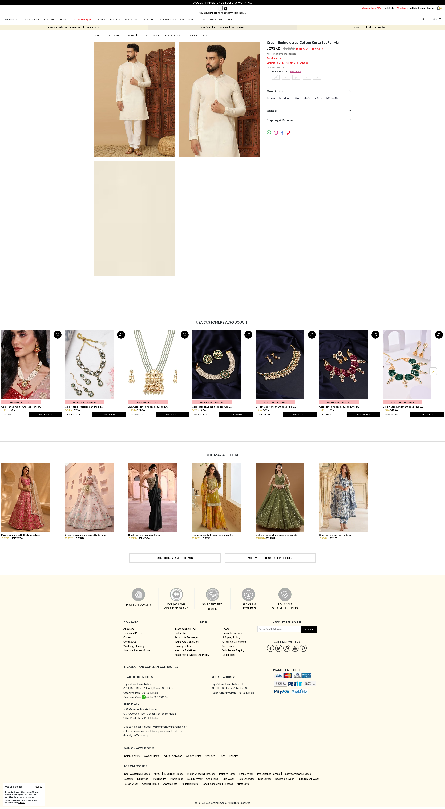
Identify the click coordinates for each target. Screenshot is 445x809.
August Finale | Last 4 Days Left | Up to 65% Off (74, 27)
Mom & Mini (216, 19)
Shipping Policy (231, 637)
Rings (222, 755)
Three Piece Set (167, 19)
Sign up (430, 8)
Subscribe (309, 629)
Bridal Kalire (159, 778)
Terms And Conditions (187, 641)
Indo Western (187, 19)
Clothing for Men (111, 35)
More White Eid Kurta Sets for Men (270, 558)
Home (96, 35)
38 (275, 77)
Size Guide (295, 71)
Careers (128, 637)
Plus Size (115, 19)
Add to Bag (45, 415)
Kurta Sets (243, 783)
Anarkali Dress (150, 783)
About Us (128, 628)
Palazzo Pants (227, 773)
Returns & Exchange (186, 637)
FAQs (225, 628)
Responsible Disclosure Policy (191, 654)
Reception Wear (284, 778)
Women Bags (151, 755)
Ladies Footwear (172, 755)
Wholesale (402, 8)
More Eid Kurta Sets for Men (175, 558)
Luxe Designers (83, 19)
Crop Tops (212, 778)
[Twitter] (278, 648)
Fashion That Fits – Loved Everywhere (222, 27)
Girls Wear (228, 778)
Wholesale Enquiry (233, 650)
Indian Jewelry (131, 755)
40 (286, 77)
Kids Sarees (265, 778)
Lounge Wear (195, 778)
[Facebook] (270, 648)
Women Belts (193, 755)
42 (296, 77)
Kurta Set (49, 19)
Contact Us (129, 641)
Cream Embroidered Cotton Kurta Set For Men (185, 35)
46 (317, 77)
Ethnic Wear (246, 773)
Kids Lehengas (246, 778)
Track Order (389, 8)
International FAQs (185, 628)
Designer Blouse (174, 773)
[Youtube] (295, 648)
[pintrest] (303, 648)
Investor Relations (185, 650)
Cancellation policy (233, 632)
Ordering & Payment (234, 641)
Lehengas (64, 19)
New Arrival (129, 35)
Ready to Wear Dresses (297, 773)
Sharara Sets (131, 19)
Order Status (181, 632)
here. (22, 802)
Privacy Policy (182, 646)
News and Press (132, 632)
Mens (203, 19)
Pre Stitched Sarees (268, 773)
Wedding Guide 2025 (371, 8)
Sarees (101, 19)
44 (307, 77)
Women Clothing (30, 19)
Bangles (233, 755)
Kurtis (157, 773)
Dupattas (142, 778)
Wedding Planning (134, 646)
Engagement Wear (308, 778)
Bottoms (128, 778)
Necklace (210, 755)
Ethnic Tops (176, 778)
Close (38, 787)
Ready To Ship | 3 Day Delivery (371, 27)
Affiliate (413, 8)
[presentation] (12, 371)
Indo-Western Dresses (136, 773)
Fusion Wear (130, 783)
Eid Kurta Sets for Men (149, 35)
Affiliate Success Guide (136, 650)
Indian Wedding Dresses (201, 773)
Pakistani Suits (189, 783)
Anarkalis (148, 19)
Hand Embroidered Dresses (217, 783)
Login (422, 8)
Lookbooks (228, 654)
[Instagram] (286, 648)
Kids (230, 19)
